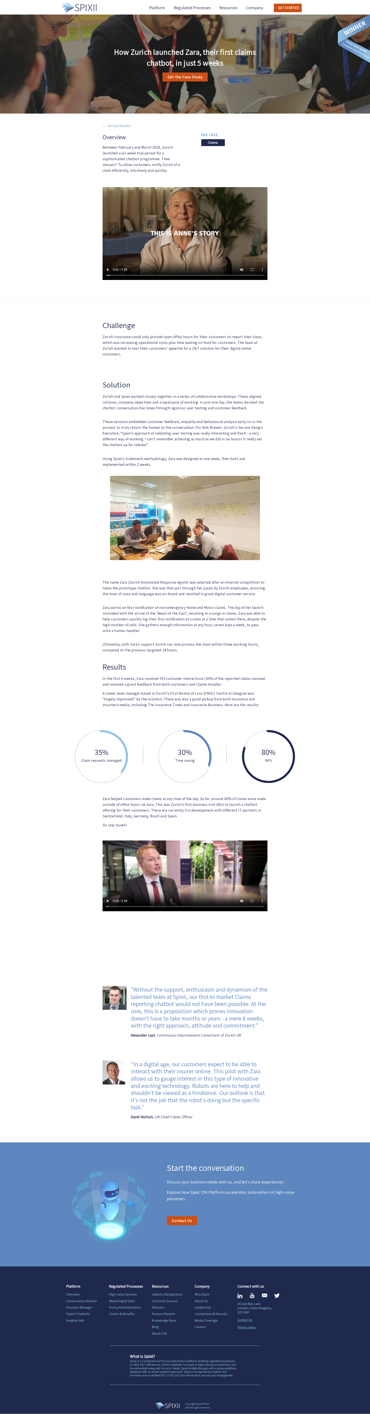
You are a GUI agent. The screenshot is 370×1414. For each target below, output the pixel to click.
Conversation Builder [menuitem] (81, 1301)
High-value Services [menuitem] (123, 1294)
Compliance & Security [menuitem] (211, 1314)
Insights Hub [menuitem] (75, 1320)
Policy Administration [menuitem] (125, 1307)
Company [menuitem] (254, 7)
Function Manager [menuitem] (79, 1307)
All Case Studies (119, 126)
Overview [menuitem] (72, 1294)
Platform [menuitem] (157, 7)
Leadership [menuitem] (203, 1307)
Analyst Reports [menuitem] (163, 1314)
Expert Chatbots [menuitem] (78, 1314)
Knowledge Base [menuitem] (164, 1320)
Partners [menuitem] (158, 1307)
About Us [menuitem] (201, 1301)
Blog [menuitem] (155, 1327)
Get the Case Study (185, 76)
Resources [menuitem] (228, 7)
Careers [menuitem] (200, 1327)
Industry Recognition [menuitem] (167, 1294)
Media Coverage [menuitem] (206, 1320)
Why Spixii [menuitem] (202, 1294)
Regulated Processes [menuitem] (192, 7)
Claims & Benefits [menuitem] (121, 1314)
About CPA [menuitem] (159, 1333)
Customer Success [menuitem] (165, 1301)
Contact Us (182, 1220)
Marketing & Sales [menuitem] (122, 1301)
